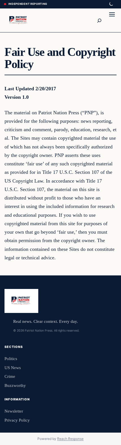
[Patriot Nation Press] (19, 20)
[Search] (99, 20)
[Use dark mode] (111, 4)
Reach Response (70, 439)
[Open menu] (112, 20)
